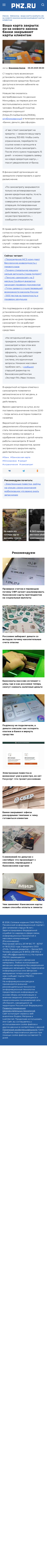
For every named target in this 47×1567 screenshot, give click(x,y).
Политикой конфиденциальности (20, 1029)
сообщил (28, 367)
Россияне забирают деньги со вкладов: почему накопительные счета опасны (22, 639)
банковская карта (21, 457)
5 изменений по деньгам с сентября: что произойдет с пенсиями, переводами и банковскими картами (19, 861)
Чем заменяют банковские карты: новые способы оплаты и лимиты (22, 906)
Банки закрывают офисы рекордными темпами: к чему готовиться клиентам (20, 815)
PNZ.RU (6, 16)
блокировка (10, 461)
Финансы (14, 16)
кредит (23, 461)
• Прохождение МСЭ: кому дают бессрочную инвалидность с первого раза (22, 263)
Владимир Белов (17, 68)
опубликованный (12, 118)
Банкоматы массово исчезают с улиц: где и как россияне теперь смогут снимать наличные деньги (22, 684)
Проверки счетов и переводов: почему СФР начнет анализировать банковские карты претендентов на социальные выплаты (23, 593)
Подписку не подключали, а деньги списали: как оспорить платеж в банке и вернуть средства (21, 730)
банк (6, 457)
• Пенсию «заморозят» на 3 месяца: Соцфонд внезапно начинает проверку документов (22, 281)
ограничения (11, 464)
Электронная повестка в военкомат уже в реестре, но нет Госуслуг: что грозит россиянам (22, 776)
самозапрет (27, 464)
